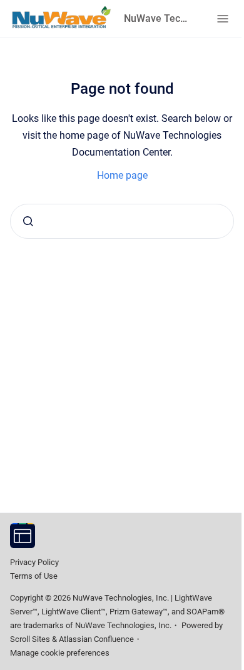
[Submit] (28, 221)
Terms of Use (34, 576)
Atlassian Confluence (96, 639)
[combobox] (122, 221)
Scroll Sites (30, 639)
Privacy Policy (34, 562)
